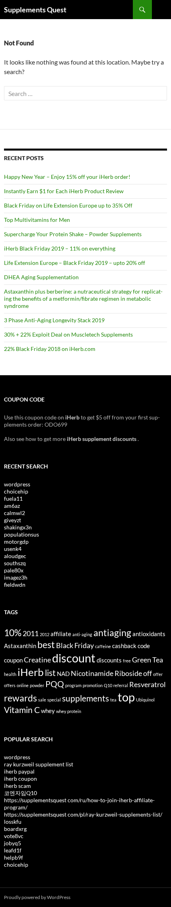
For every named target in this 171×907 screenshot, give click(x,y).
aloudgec (15, 555)
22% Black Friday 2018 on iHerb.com (49, 348)
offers (10, 685)
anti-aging (82, 634)
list (50, 673)
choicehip (16, 491)
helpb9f (13, 857)
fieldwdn (14, 584)
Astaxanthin (20, 645)
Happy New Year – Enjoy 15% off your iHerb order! (67, 176)
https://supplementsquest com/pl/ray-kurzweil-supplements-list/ (83, 814)
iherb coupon (20, 778)
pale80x (13, 570)
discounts (109, 660)
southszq (15, 563)
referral (120, 685)
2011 (31, 633)
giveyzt (12, 520)
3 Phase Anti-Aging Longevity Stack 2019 (54, 320)
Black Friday (75, 645)
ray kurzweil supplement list (38, 764)
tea (113, 699)
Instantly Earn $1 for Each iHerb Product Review (64, 191)
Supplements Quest (35, 9)
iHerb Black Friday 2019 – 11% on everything (59, 248)
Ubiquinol (145, 699)
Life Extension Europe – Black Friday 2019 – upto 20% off (74, 262)
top (126, 697)
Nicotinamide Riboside (106, 673)
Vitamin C (22, 710)
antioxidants (148, 633)
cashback (124, 645)
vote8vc (13, 836)
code (144, 645)
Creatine (37, 659)
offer (158, 674)
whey (48, 710)
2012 (44, 634)
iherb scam (17, 785)
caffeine (103, 646)
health (10, 674)
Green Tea (147, 659)
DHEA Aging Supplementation (41, 277)
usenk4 (12, 548)
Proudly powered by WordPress (37, 897)
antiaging (112, 632)
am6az (12, 505)
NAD (63, 673)
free (127, 660)
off (147, 673)
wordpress (17, 484)
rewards (20, 697)
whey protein (68, 711)
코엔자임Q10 (20, 792)
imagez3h (15, 577)
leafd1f (12, 850)
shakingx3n (18, 527)
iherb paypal (19, 771)
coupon (13, 660)
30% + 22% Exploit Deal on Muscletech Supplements (68, 334)
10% (12, 632)
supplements (85, 698)
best (46, 644)
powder (37, 685)
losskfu (12, 821)
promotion (93, 685)
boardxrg (15, 828)
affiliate (61, 633)
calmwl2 (14, 512)
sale (42, 699)
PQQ (54, 684)
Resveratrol (147, 684)
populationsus (21, 534)
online (23, 685)
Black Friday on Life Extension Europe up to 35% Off (68, 205)
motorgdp (16, 541)
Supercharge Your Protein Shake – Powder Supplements (73, 234)
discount (73, 658)
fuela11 (13, 498)
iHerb (30, 672)
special (54, 699)
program (73, 685)
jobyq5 (12, 843)
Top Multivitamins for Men (37, 219)
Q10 (108, 685)
